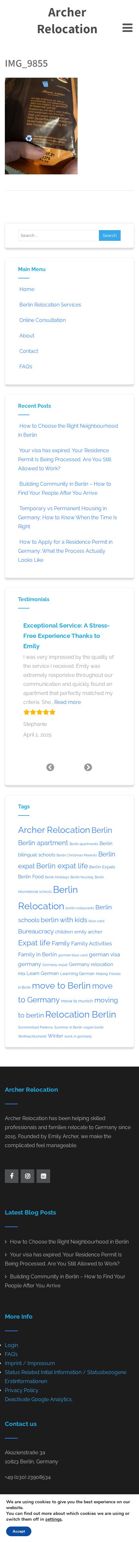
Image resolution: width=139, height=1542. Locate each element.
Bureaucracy (36, 931)
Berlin (101, 830)
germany (29, 964)
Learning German (77, 973)
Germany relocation (91, 964)
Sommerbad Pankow (35, 1027)
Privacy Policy (21, 1390)
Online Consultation (42, 320)
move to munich (77, 1001)
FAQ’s (25, 367)
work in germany (78, 1036)
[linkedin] (43, 1176)
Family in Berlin (37, 954)
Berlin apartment (43, 843)
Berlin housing (81, 877)
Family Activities (91, 943)
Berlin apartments (84, 844)
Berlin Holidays (57, 877)
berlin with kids (64, 920)
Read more (67, 702)
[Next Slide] (88, 767)
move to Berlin (61, 986)
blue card (96, 921)
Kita (21, 973)
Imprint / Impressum (30, 1363)
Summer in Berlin (68, 1027)
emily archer (88, 932)
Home (26, 289)
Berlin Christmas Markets (77, 855)
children (64, 932)
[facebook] (11, 1176)
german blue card (73, 955)
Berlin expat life (62, 866)
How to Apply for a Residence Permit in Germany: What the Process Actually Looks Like (65, 551)
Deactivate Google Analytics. (39, 1399)
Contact (28, 351)
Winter (55, 1036)
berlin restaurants (80, 908)
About (26, 336)
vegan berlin (93, 1027)
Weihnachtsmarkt (32, 1036)
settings (53, 1519)
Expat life (34, 943)
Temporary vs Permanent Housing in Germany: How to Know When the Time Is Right (67, 517)
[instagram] (27, 1176)
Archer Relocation (67, 20)
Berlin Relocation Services (50, 305)
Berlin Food (31, 876)
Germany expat (55, 965)
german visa (104, 954)
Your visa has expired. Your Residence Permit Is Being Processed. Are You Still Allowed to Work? (64, 459)
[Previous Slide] (51, 767)
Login (11, 1345)
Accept (19, 1531)
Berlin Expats (102, 866)
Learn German (43, 973)
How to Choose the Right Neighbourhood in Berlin (69, 1242)
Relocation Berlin (80, 1014)
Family (61, 943)
